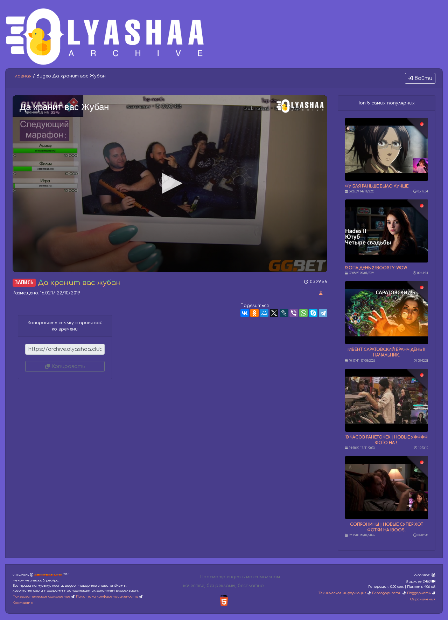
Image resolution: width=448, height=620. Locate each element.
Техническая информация (342, 593)
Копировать (67, 366)
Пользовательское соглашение (41, 596)
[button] (169, 183)
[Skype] (313, 313)
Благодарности (386, 593)
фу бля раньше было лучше (376, 186)
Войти (422, 78)
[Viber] (293, 313)
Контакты (23, 603)
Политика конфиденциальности (107, 596)
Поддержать (419, 593)
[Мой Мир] (264, 313)
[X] (274, 313)
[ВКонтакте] (244, 313)
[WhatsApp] (303, 313)
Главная (22, 76)
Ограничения (422, 599)
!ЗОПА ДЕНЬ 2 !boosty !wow (376, 268)
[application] (170, 183)
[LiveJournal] (284, 313)
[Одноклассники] (254, 313)
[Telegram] (323, 313)
